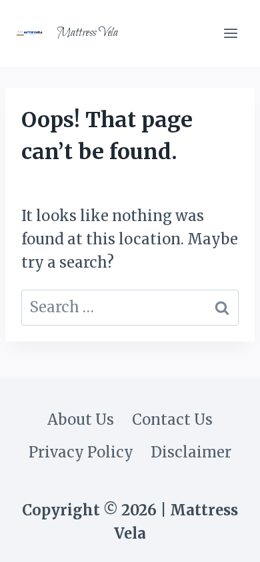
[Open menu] (230, 33)
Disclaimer (191, 452)
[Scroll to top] (223, 538)
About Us (80, 419)
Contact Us (172, 419)
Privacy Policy (81, 452)
